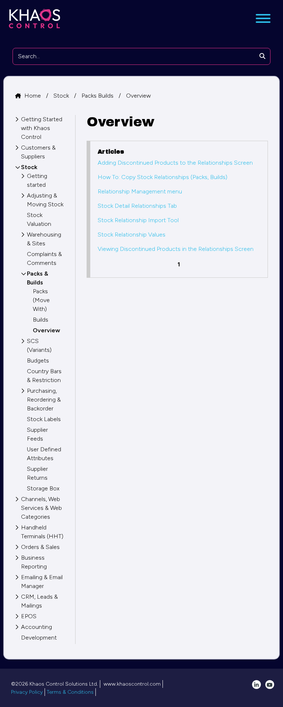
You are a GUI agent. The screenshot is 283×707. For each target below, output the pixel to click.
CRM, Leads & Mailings (39, 601)
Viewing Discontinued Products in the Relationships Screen (176, 248)
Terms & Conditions (70, 692)
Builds (40, 319)
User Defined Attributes (44, 454)
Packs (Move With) (41, 300)
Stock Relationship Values (131, 234)
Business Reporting (34, 562)
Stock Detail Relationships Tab (137, 205)
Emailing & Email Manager (42, 581)
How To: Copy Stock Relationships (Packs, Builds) (162, 177)
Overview (138, 95)
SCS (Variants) (39, 345)
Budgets (38, 360)
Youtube (269, 684)
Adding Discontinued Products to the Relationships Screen (175, 162)
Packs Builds (98, 95)
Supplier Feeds (37, 434)
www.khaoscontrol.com (132, 684)
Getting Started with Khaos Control (41, 128)
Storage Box (43, 488)
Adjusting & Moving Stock (45, 200)
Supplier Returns (37, 473)
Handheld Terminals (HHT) (42, 532)
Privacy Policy (27, 692)
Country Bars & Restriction (44, 376)
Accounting (36, 626)
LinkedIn (256, 684)
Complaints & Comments (44, 258)
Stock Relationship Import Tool (138, 220)
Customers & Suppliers (38, 152)
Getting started (37, 180)
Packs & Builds (37, 278)
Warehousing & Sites (44, 239)
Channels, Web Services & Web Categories (41, 508)
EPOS (28, 616)
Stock (61, 95)
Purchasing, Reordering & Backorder (44, 399)
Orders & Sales (40, 546)
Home (33, 95)
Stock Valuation (39, 219)
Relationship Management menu (140, 191)
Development (39, 637)
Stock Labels (44, 419)
